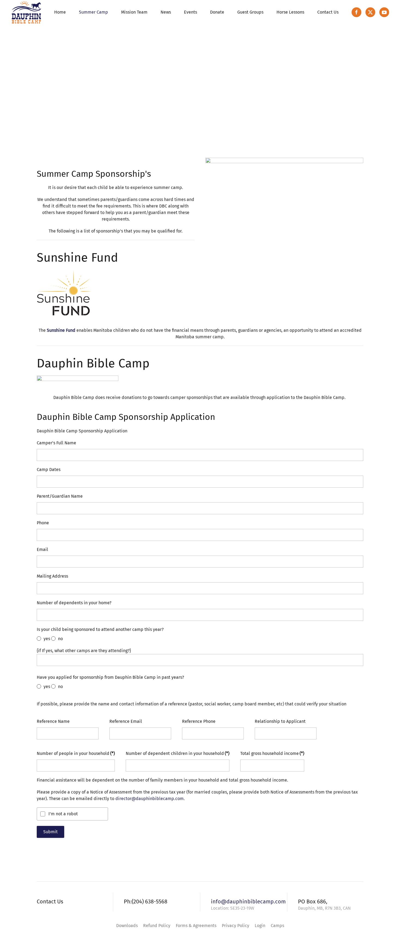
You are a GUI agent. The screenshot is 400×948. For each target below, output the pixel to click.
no (60, 638)
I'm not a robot (63, 813)
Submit (50, 831)
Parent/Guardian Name (60, 496)
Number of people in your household (76, 753)
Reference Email (125, 721)
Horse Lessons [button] (290, 12)
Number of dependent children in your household (177, 753)
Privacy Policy (235, 925)
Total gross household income (272, 753)
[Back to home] (26, 12)
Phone (43, 522)
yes (46, 638)
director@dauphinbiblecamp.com (149, 798)
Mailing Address (52, 576)
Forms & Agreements (196, 925)
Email (42, 549)
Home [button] (60, 12)
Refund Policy (156, 925)
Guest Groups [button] (250, 12)
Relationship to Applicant (280, 721)
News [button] (166, 12)
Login (260, 925)
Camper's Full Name (56, 442)
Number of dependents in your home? (74, 602)
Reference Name (53, 721)
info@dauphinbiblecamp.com (248, 901)
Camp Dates (48, 469)
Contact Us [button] (328, 12)
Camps (277, 925)
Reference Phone (199, 721)
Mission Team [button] (134, 12)
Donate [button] (217, 12)
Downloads (127, 925)
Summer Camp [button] (93, 12)
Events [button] (190, 12)
